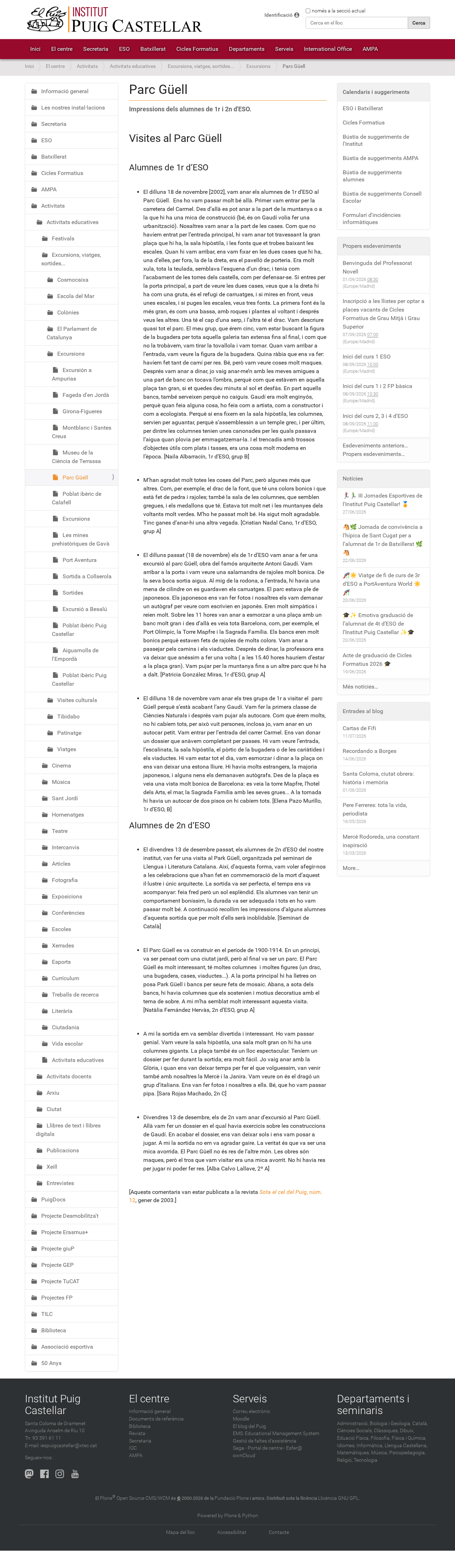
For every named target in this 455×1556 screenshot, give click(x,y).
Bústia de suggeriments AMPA (380, 158)
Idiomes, (346, 1446)
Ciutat (53, 1109)
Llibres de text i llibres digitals (68, 1129)
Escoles (60, 929)
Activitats (87, 66)
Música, (379, 1453)
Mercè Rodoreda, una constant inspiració (381, 841)
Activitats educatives (133, 66)
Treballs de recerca (74, 994)
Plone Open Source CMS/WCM (135, 1498)
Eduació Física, (353, 1438)
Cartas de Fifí (359, 728)
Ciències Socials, (355, 1431)
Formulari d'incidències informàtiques (372, 218)
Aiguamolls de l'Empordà (75, 654)
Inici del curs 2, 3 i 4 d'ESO (375, 416)
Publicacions (62, 1150)
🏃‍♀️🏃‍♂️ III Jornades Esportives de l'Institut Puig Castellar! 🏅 (382, 500)
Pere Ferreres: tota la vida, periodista (375, 809)
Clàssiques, (386, 1431)
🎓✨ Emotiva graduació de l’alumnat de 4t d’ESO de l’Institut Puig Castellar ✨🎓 (378, 624)
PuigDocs (52, 1199)
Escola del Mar (75, 296)
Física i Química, (409, 1438)
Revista (137, 1433)
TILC (46, 1314)
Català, (420, 1423)
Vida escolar (66, 1043)
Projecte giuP (57, 1248)
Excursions (258, 66)
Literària (61, 1011)
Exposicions (66, 896)
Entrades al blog (363, 711)
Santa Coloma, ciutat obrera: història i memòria (378, 778)
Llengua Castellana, (406, 1446)
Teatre (59, 831)
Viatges (66, 749)
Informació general (64, 91)
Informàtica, (370, 1446)
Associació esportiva (66, 1346)
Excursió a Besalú (84, 609)
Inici (35, 49)
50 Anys (50, 1363)
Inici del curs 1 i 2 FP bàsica (377, 386)
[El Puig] (114, 19)
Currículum (64, 978)
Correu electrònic (251, 1411)
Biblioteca (53, 1330)
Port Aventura (79, 560)
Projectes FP (56, 1297)
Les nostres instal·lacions (72, 107)
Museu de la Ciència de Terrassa (76, 456)
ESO (124, 49)
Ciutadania (64, 1027)
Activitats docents (68, 1076)
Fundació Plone (232, 1498)
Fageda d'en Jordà (85, 395)
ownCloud (244, 1456)
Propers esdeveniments (372, 246)
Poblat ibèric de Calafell (76, 498)
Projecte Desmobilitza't (69, 1215)
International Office (328, 49)
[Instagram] (59, 1474)
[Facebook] (44, 1474)
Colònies (67, 312)
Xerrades (62, 945)
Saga (238, 1448)
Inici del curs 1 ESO (367, 356)
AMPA (370, 49)
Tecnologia (366, 1460)
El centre (62, 49)
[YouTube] (75, 1474)
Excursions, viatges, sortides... (201, 66)
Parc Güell (74, 477)
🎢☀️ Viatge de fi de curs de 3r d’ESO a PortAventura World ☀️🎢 (382, 584)
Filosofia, (381, 1438)
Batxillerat (153, 49)
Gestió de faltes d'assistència (264, 1441)
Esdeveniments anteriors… (375, 445)
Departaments (246, 49)
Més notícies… (360, 686)
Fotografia (64, 880)
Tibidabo (68, 716)
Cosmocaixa (72, 279)
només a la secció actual (338, 11)
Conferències (67, 912)
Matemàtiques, (353, 1453)
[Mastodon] (29, 1474)
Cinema (60, 765)
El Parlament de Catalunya (72, 333)
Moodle (241, 1419)
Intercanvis (64, 847)
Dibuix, (407, 1431)
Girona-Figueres (81, 411)
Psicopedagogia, (407, 1453)
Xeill (51, 1166)
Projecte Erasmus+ (64, 1232)
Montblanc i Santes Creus (81, 432)
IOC (133, 1448)
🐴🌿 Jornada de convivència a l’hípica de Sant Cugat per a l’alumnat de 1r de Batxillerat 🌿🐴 (383, 540)
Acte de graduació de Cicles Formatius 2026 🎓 (377, 659)
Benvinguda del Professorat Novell (377, 267)
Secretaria (95, 49)
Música (60, 782)
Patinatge (68, 732)
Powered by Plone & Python (227, 1516)
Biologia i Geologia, (390, 1423)
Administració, (353, 1423)
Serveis (284, 49)
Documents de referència (156, 1419)
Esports (60, 961)
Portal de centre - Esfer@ (275, 1448)
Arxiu (52, 1092)
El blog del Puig (249, 1426)
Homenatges (67, 814)
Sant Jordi (64, 798)
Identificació (278, 15)
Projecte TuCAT (60, 1281)
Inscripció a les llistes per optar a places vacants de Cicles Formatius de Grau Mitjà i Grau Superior (383, 314)
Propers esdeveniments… (374, 454)
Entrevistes (59, 1183)
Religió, (345, 1460)
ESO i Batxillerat (363, 108)
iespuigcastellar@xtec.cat (69, 1446)
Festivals (62, 238)
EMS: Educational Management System (276, 1433)
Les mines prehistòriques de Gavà (80, 539)
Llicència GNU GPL (338, 1498)
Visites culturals (76, 700)
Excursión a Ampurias (72, 374)
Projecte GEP (57, 1265)
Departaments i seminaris (373, 1404)
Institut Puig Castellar (53, 1404)
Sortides (72, 592)
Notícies (353, 478)
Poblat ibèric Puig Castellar (79, 629)
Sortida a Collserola (86, 576)
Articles (60, 863)
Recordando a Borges (369, 751)
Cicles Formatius (197, 49)
